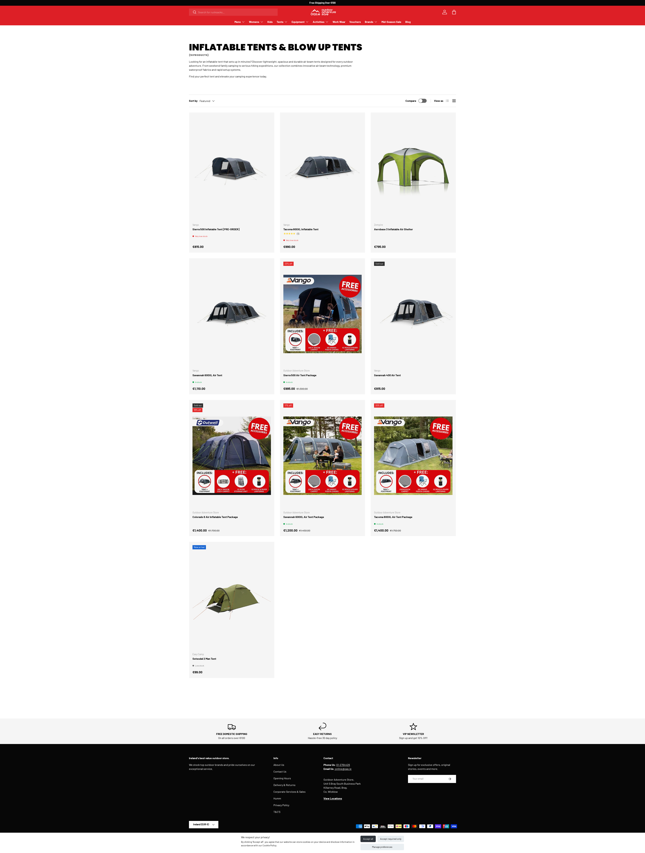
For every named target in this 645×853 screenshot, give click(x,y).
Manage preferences (382, 846)
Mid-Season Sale (391, 21)
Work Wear (339, 21)
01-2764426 (343, 764)
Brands (369, 21)
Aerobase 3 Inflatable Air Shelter (393, 229)
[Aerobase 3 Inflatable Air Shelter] (413, 168)
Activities (318, 21)
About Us (278, 764)
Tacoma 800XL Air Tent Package (393, 516)
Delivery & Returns (284, 784)
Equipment (298, 21)
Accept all (368, 838)
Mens (237, 21)
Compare (410, 100)
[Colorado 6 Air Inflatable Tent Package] (231, 455)
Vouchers (355, 21)
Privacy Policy (281, 805)
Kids (270, 21)
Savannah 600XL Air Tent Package (303, 516)
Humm (277, 798)
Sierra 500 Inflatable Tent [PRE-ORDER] (216, 229)
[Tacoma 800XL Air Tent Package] (413, 455)
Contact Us (279, 771)
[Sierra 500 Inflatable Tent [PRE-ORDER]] (231, 168)
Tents (280, 21)
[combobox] (233, 12)
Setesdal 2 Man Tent (204, 658)
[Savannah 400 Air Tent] (413, 314)
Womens (254, 21)
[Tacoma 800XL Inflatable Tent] (322, 168)
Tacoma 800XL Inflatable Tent (300, 229)
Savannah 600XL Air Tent (207, 375)
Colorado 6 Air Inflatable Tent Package (215, 516)
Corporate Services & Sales (289, 791)
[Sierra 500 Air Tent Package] (322, 314)
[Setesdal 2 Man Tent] (231, 597)
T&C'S (276, 811)
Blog (408, 21)
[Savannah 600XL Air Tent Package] (322, 455)
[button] (454, 12)
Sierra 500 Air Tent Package (299, 375)
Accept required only (390, 838)
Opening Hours (282, 778)
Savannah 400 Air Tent (387, 375)
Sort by (193, 100)
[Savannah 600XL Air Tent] (231, 314)
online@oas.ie (343, 768)
